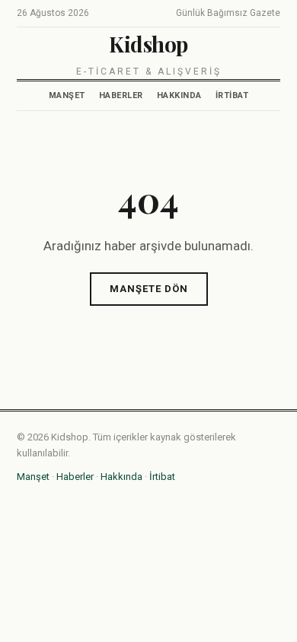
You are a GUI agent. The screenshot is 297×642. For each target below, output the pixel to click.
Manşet (67, 95)
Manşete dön (149, 288)
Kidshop (148, 44)
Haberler (121, 95)
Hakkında (179, 95)
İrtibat (232, 95)
